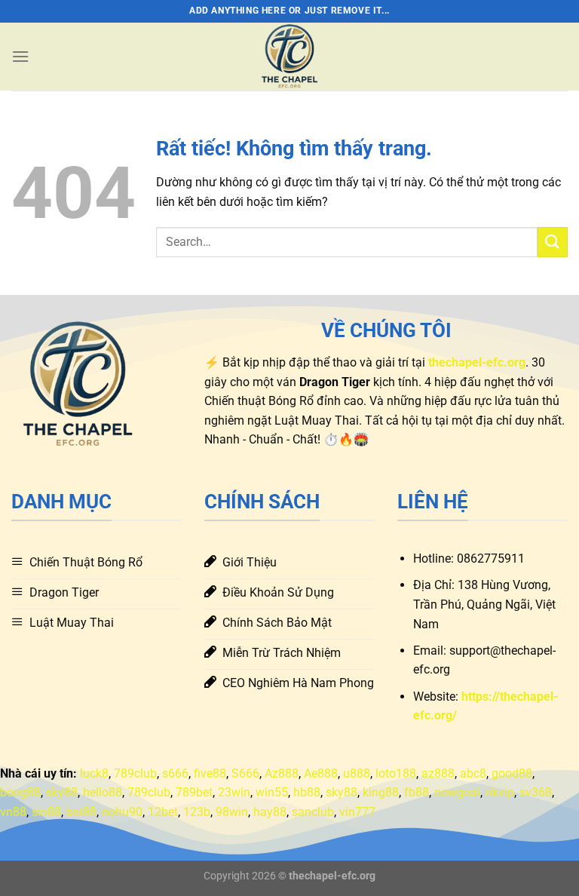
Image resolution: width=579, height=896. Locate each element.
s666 (175, 773)
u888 (356, 773)
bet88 (81, 812)
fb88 (416, 792)
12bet (163, 812)
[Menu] (20, 56)
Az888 (282, 773)
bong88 (20, 792)
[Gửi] (553, 241)
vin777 (357, 812)
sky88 (62, 792)
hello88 (102, 792)
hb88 (306, 792)
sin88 (46, 812)
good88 (512, 773)
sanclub (313, 812)
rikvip (500, 792)
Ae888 (321, 773)
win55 (272, 792)
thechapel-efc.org (332, 876)
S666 (245, 773)
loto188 (395, 773)
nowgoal (457, 792)
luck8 (94, 773)
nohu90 (122, 812)
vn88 (13, 812)
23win (234, 792)
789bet (194, 792)
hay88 (269, 812)
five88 (210, 773)
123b (196, 812)
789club (135, 773)
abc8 (473, 773)
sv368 (535, 792)
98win (232, 812)
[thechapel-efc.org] (289, 57)
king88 (381, 792)
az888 (438, 773)
